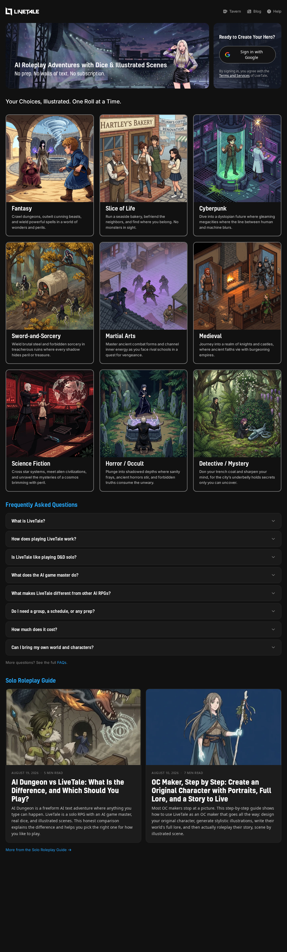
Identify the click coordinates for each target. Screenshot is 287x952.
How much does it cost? (34, 629)
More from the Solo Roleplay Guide (36, 849)
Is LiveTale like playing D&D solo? (44, 557)
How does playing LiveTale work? (43, 539)
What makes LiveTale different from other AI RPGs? (61, 593)
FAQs (61, 662)
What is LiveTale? (28, 521)
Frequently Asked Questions (42, 504)
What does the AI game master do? (44, 575)
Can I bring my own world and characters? (52, 647)
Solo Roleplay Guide (31, 680)
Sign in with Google (251, 54)
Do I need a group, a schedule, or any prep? (53, 611)
